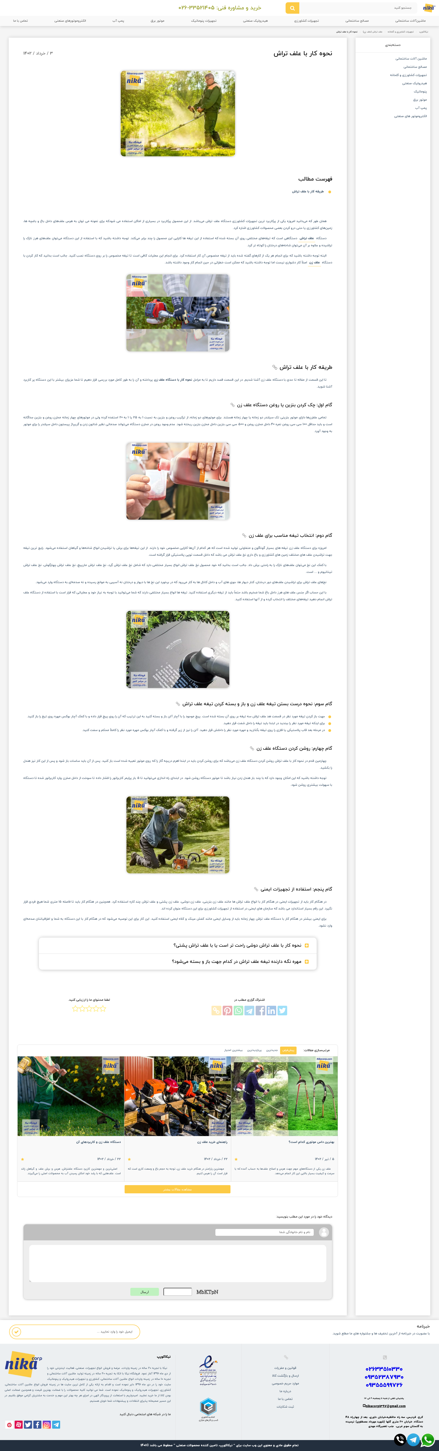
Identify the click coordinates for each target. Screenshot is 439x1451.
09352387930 (384, 1377)
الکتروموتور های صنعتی (410, 116)
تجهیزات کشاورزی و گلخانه (401, 32)
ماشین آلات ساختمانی (411, 59)
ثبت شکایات (285, 1407)
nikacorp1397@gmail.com (386, 1406)
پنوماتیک (420, 92)
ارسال (144, 1292)
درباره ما (285, 1391)
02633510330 (384, 1369)
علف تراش (307, 238)
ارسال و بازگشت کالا (285, 1376)
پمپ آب (118, 21)
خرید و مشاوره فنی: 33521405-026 (219, 8)
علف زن (314, 262)
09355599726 (384, 1385)
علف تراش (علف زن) (372, 32)
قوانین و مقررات (285, 1368)
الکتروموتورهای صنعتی (70, 21)
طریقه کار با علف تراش (308, 191)
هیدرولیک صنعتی (255, 21)
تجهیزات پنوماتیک (204, 21)
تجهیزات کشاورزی (306, 21)
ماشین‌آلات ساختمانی (410, 21)
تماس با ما (20, 21)
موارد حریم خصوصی (285, 1383)
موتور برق (157, 21)
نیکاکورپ (423, 32)
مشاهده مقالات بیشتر (177, 1189)
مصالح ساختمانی (357, 21)
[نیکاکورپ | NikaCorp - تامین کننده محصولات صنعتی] (429, 7)
